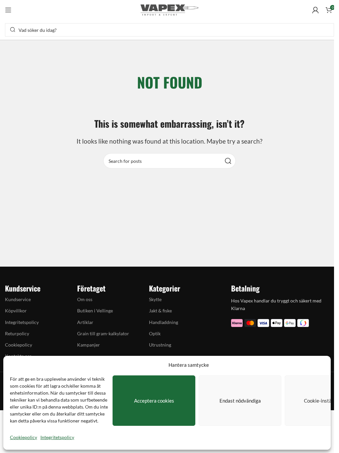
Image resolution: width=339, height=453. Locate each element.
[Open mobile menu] (8, 10)
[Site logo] (169, 9)
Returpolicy (17, 333)
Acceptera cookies (154, 401)
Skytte (155, 299)
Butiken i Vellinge (95, 310)
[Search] (228, 160)
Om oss (84, 299)
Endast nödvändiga (240, 401)
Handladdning (163, 322)
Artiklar (85, 322)
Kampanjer (88, 345)
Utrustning (160, 345)
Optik (155, 333)
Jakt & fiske (160, 310)
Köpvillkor (16, 310)
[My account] (315, 10)
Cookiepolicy (23, 437)
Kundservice (18, 299)
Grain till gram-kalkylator (103, 333)
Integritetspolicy (57, 437)
